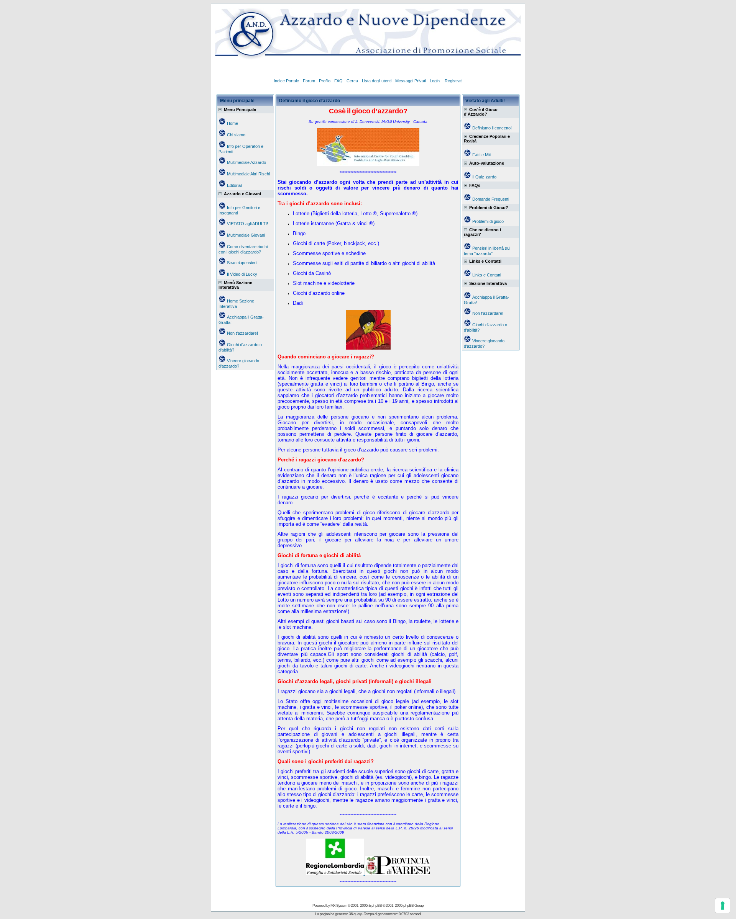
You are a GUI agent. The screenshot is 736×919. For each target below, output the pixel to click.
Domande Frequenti (490, 199)
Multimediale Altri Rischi (248, 174)
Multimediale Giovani (246, 235)
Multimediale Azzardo (246, 162)
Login (435, 80)
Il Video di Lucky (242, 274)
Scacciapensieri (241, 262)
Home (232, 123)
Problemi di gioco (488, 221)
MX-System (338, 905)
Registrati (453, 80)
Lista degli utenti (376, 80)
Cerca (352, 80)
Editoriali (234, 185)
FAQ (338, 80)
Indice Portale (286, 80)
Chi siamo (236, 134)
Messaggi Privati (410, 80)
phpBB (376, 905)
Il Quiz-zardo (484, 177)
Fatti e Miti (481, 154)
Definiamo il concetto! (492, 128)
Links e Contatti (486, 275)
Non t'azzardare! (242, 333)
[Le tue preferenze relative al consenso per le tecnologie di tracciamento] (722, 905)
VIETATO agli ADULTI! (247, 223)
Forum (309, 80)
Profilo (324, 80)
